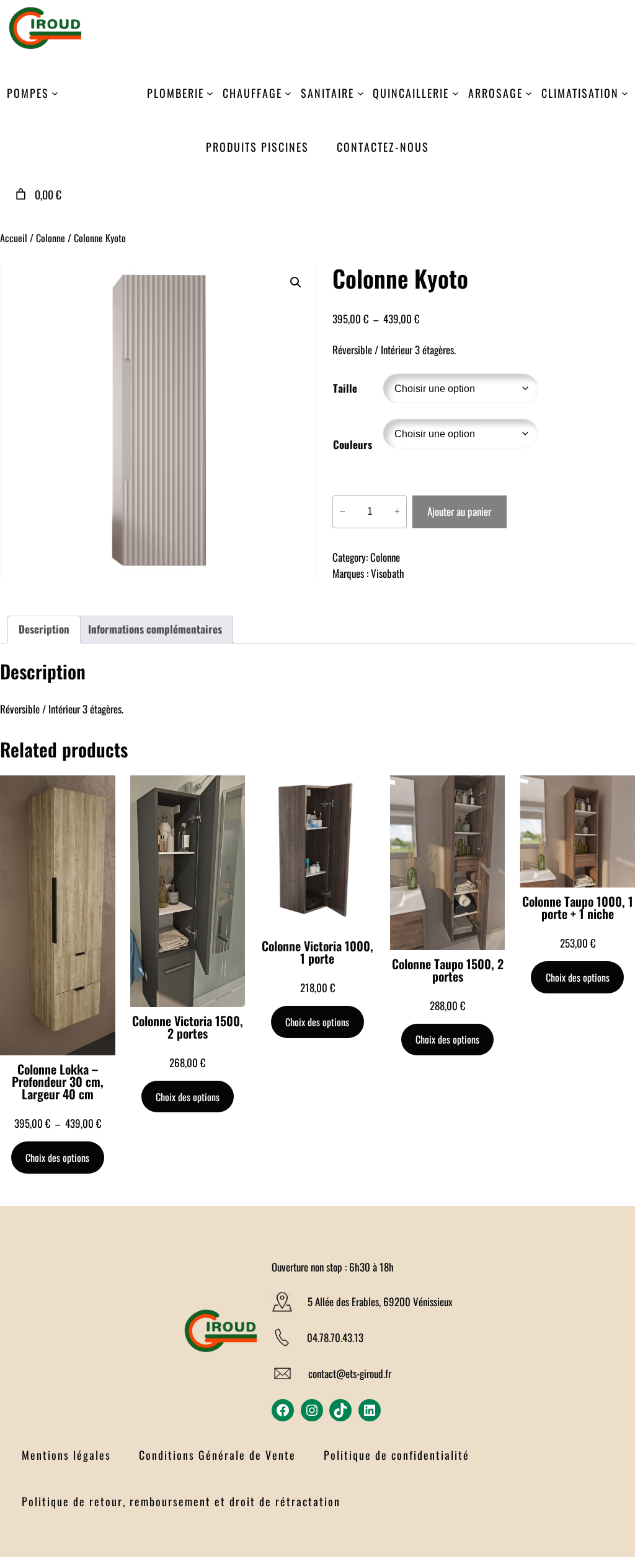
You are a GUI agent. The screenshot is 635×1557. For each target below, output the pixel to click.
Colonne (50, 237)
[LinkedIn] (369, 1410)
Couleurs (352, 444)
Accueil (13, 237)
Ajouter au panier (459, 511)
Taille (345, 388)
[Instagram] (312, 1410)
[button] (296, 282)
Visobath (387, 573)
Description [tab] (44, 629)
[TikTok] (340, 1410)
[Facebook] (283, 1410)
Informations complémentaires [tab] (155, 629)
